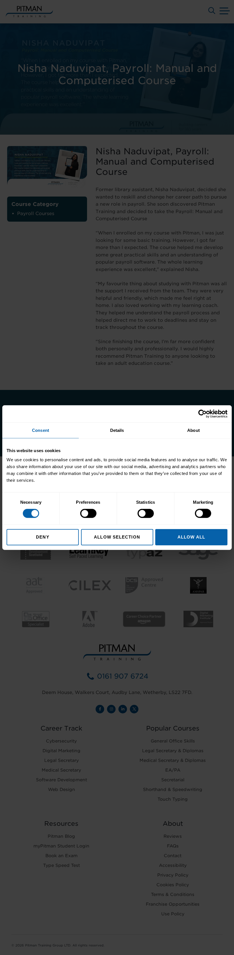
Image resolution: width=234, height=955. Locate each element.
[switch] (88, 513)
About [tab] (193, 430)
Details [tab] (117, 430)
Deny (42, 536)
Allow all (191, 536)
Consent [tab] (40, 430)
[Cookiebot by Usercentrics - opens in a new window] (202, 414)
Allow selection (117, 536)
